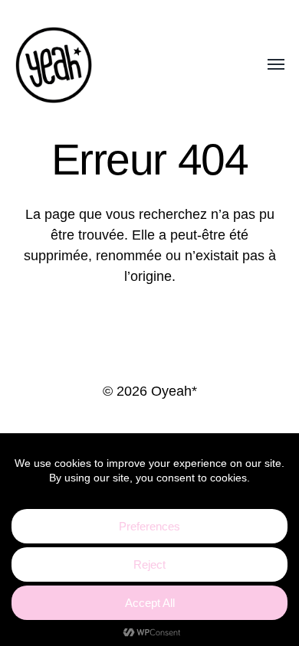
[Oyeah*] (119, 65)
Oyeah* (174, 391)
